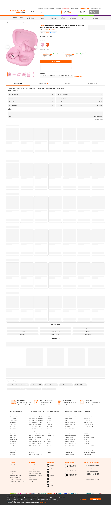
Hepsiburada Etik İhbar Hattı (92, 479)
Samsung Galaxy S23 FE (70, 439)
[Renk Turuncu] (47, 45)
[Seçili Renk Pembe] (42, 45)
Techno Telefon (13, 435)
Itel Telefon (12, 454)
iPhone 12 (49, 441)
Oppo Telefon (13, 426)
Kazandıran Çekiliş (87, 433)
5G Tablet (86, 439)
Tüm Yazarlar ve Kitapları (89, 416)
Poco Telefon (12, 424)
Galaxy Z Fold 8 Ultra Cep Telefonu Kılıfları (37, 441)
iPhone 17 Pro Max (50, 426)
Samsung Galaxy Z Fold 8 (89, 445)
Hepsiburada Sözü (87, 414)
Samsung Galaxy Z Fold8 (70, 424)
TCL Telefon (12, 452)
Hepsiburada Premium (84, 8)
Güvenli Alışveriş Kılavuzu (15, 479)
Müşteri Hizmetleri (75, 8)
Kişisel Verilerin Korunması (15, 475)
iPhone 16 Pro (49, 452)
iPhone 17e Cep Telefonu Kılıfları (35, 437)
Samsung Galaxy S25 (69, 441)
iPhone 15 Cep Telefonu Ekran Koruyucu (37, 450)
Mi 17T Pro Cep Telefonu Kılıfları (35, 445)
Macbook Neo (86, 431)
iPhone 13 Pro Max (50, 448)
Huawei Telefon (13, 420)
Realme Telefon (13, 428)
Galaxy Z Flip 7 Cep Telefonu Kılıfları (36, 448)
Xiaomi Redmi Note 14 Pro (70, 414)
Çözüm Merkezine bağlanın (92, 465)
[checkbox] (50, 54)
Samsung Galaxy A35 (69, 445)
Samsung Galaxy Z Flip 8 (89, 450)
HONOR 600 (67, 420)
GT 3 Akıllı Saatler (32, 452)
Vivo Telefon (12, 431)
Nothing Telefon (13, 439)
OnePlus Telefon (13, 433)
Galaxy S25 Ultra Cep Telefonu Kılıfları (36, 420)
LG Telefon (12, 445)
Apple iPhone (12, 414)
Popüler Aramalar (87, 418)
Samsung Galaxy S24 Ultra (70, 443)
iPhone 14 (49, 431)
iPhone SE (49, 437)
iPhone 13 (49, 416)
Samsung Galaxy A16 (69, 437)
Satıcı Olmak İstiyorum (33, 466)
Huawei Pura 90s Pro (88, 428)
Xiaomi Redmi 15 (68, 418)
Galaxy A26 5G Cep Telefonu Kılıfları (36, 443)
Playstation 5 (86, 435)
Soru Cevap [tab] (67, 83)
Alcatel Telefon (13, 441)
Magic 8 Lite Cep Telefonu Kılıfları (35, 454)
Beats (42, 25)
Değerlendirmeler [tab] (43, 83)
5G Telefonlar (86, 441)
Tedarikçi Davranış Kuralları (34, 471)
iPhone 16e (49, 445)
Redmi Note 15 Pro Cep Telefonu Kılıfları (36, 433)
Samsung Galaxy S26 (69, 428)
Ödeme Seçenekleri (32, 477)
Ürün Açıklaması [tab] (18, 83)
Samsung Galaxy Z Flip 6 (70, 422)
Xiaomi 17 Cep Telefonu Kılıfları (35, 424)
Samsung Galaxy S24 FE (70, 448)
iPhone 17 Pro (49, 424)
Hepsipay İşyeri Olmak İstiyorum (35, 469)
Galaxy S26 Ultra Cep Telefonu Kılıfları (36, 418)
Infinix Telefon (13, 437)
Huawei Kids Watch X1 (88, 424)
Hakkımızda (12, 464)
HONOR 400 (67, 433)
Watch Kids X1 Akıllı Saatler (34, 414)
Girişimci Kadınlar (66, 8)
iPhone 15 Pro (49, 433)
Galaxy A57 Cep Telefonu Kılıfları (35, 422)
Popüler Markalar (87, 420)
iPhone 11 (49, 422)
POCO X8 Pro (68, 426)
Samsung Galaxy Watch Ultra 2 (90, 452)
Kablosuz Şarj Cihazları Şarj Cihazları (36, 416)
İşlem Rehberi (31, 481)
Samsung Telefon (13, 416)
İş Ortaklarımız (13, 466)
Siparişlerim (40, 8)
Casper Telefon (13, 450)
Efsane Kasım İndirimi (88, 422)
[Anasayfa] (7, 22)
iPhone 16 (49, 418)
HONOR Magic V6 (87, 454)
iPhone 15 (49, 420)
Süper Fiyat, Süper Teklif (49, 8)
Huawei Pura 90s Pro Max (70, 431)
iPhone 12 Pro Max (50, 435)
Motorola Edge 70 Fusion (89, 437)
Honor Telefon (13, 422)
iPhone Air (49, 439)
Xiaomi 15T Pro (68, 450)
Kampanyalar (58, 8)
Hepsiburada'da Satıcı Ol (96, 8)
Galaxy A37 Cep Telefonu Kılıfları (35, 426)
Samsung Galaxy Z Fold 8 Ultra (90, 448)
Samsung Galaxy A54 (69, 454)
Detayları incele (45, 56)
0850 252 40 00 (92, 474)
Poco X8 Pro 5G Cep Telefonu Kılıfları (36, 428)
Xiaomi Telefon (13, 418)
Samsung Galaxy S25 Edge (70, 435)
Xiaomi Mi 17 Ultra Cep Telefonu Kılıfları (36, 435)
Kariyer (11, 473)
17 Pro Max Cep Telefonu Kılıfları (35, 431)
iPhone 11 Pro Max (50, 450)
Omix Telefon (12, 448)
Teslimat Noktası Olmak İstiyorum (35, 475)
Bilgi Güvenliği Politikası (15, 477)
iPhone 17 (49, 414)
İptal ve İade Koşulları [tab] (92, 83)
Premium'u (18, 12)
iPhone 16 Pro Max (50, 428)
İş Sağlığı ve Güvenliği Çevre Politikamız (18, 481)
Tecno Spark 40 (68, 452)
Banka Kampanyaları (33, 479)
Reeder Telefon (13, 443)
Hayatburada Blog (32, 464)
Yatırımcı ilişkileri (13, 469)
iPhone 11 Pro (49, 454)
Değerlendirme (52, 29)
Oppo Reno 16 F (87, 443)
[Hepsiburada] (17, 10)
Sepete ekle (57, 61)
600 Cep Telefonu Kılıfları (34, 439)
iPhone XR (49, 443)
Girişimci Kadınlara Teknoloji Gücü (35, 473)
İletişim (11, 483)
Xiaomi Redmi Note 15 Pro (70, 416)
